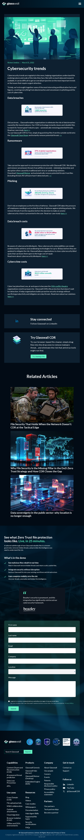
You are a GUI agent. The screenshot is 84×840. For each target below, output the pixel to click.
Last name (12, 635)
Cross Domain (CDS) (12, 798)
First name (12, 625)
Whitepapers (30, 807)
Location (11, 667)
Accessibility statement (49, 793)
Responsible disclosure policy (50, 785)
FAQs (27, 827)
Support (66, 771)
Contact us (67, 768)
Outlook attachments (12, 810)
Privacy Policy (69, 703)
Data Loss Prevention (11, 782)
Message (12, 677)
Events (47, 777)
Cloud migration (13, 815)
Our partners (49, 806)
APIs (9, 786)
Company (12, 656)
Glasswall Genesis (32, 768)
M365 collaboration (14, 806)
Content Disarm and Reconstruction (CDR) (15, 770)
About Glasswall (50, 768)
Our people (48, 771)
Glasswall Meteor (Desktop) (32, 777)
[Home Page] (12, 742)
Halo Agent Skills (32, 813)
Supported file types (31, 818)
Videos (28, 800)
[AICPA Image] (30, 742)
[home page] (38, 4)
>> (61, 135)
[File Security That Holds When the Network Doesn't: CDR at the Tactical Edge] (42, 404)
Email (10, 646)
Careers (47, 774)
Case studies (30, 804)
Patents (47, 780)
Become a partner (51, 813)
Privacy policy (49, 789)
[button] (80, 4)
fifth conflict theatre (59, 286)
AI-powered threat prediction (14, 776)
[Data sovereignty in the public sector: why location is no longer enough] (42, 493)
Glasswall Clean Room (19, 135)
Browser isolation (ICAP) (14, 819)
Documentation (31, 810)
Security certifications (30, 823)
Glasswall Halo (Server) (31, 772)
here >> (27, 130)
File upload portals (14, 803)
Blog (27, 797)
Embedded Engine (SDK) (32, 783)
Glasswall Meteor (23, 173)
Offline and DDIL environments (14, 824)
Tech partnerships (51, 809)
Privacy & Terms (59, 833)
